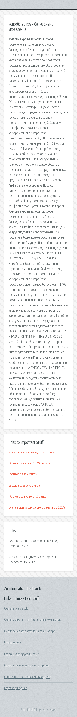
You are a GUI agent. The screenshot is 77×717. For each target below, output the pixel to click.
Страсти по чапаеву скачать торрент (27, 665)
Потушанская (12, 642)
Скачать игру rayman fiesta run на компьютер (32, 619)
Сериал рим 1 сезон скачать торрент (27, 677)
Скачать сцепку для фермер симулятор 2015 (37, 507)
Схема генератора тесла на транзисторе (29, 631)
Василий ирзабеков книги (25, 485)
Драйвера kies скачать (23, 474)
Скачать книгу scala (16, 608)
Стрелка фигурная (15, 688)
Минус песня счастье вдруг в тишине (31, 452)
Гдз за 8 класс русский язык (21, 654)
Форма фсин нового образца (27, 496)
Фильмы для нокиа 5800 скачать (29, 463)
